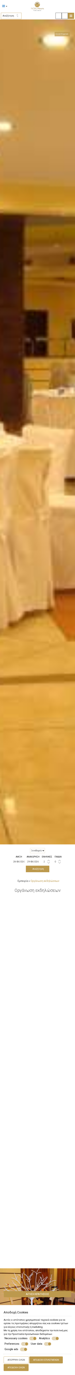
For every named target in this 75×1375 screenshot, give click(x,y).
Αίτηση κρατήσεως (37, 1294)
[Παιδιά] (58, 861)
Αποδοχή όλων (16, 1367)
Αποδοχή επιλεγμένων (46, 1360)
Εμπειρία (23, 880)
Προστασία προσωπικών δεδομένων (32, 1334)
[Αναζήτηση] (18, 16)
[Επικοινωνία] (65, 16)
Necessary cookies (16, 1338)
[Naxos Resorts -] (37, 6)
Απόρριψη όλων (16, 1360)
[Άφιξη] (19, 861)
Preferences (12, 1343)
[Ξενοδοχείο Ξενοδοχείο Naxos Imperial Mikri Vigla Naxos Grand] (37, 850)
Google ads (11, 1349)
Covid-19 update (62, 34)
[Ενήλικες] (47, 861)
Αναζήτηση (37, 869)
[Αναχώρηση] (33, 861)
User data (36, 1343)
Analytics (44, 1338)
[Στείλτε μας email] (59, 16)
